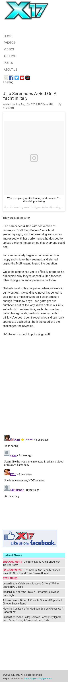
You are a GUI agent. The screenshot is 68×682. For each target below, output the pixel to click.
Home (8, 36)
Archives (10, 56)
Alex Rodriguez (33, 207)
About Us (10, 69)
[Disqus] (34, 385)
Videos (9, 49)
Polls (8, 63)
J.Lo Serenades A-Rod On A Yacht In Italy (30, 96)
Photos (9, 42)
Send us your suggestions (38, 678)
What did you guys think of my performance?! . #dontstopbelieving (34, 200)
